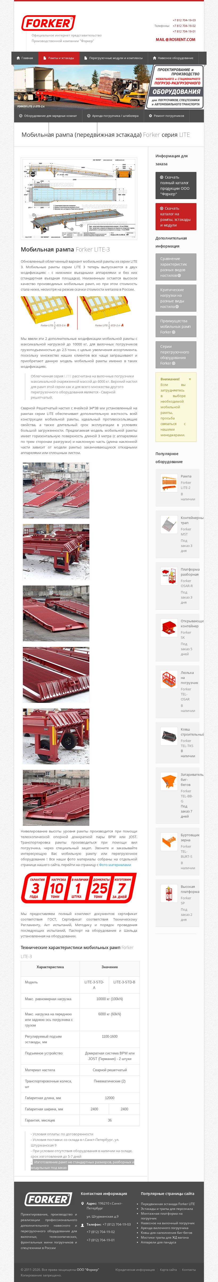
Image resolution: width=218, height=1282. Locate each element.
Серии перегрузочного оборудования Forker (174, 355)
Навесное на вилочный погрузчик (168, 1223)
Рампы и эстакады (61, 58)
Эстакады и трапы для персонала (167, 1208)
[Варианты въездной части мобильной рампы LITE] (79, 313)
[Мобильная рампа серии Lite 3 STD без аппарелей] (79, 199)
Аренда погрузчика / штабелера (115, 116)
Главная (27, 58)
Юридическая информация (135, 1270)
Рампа (186, 476)
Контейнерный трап (188, 520)
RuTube (181, 10)
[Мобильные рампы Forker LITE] (79, 888)
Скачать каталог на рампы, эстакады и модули (175, 217)
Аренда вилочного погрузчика (164, 1228)
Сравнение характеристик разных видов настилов (173, 267)
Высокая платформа (188, 889)
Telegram (172, 10)
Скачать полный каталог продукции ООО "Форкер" (174, 185)
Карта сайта (168, 1270)
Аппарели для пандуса (158, 1242)
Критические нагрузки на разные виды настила (172, 298)
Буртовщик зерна (188, 837)
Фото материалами (115, 864)
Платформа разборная (188, 572)
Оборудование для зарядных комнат (50, 116)
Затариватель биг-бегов (188, 779)
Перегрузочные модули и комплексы (115, 58)
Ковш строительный (188, 732)
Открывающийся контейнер (188, 623)
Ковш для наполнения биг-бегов (166, 1232)
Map (191, 10)
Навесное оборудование (175, 58)
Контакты (189, 1270)
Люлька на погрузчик (188, 677)
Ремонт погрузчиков (168, 116)
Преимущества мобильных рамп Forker (175, 326)
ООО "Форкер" (88, 1269)
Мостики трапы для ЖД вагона (165, 1237)
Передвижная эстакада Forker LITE (168, 1204)
